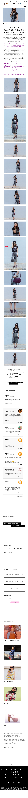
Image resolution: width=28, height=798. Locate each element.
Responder (20, 405)
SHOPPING (17, 740)
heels (19, 742)
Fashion (21, 733)
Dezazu (6, 427)
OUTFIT (20, 382)
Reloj (12, 740)
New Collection (20, 739)
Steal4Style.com (8, 490)
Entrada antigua (18, 525)
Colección (10, 733)
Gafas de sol (14, 735)
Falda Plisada (16, 382)
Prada (9, 740)
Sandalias (22, 740)
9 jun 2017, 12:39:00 (9, 428)
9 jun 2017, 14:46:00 (9, 454)
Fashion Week (7, 735)
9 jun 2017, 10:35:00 (9, 411)
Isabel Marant (17, 736)
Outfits (5, 740)
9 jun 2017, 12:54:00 (9, 441)
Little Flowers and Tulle (11, 660)
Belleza (6, 733)
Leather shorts (14, 738)
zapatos (14, 743)
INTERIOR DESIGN (8, 736)
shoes (10, 743)
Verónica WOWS (18, 34)
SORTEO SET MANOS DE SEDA (11, 640)
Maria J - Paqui (8, 410)
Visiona (16, 376)
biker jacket (7, 742)
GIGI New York (15, 373)
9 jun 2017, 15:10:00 (9, 470)
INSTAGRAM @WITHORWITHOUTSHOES (14, 764)
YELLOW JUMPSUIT (9, 681)
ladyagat (7, 395)
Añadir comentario (20, 496)
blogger (12, 742)
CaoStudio (7, 453)
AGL (11, 382)
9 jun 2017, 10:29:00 (9, 396)
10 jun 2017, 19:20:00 (10, 483)
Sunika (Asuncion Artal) (9, 469)
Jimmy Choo (7, 738)
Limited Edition (7, 739)
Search (13, 1)
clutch (16, 742)
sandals (6, 743)
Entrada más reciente (12, 523)
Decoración (16, 733)
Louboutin (14, 739)
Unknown (7, 439)
